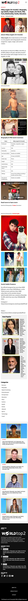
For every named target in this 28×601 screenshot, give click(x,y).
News (3, 399)
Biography (3, 7)
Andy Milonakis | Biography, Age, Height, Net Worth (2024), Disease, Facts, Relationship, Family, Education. (13, 493)
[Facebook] (2, 576)
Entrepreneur (5, 394)
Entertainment (5, 392)
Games (3, 406)
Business (4, 385)
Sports (3, 411)
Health (3, 404)
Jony (3, 16)
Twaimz (14, 205)
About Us (14, 587)
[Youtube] (12, 576)
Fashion (4, 402)
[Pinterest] (10, 576)
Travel (3, 416)
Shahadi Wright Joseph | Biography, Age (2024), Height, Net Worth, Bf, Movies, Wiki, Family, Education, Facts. (13, 518)
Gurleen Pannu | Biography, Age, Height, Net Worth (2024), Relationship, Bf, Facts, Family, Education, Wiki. (14, 552)
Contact (14, 594)
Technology (4, 414)
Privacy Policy (14, 591)
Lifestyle (4, 409)
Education (4, 397)
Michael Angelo (16, 213)
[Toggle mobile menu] (26, 2)
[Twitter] (5, 576)
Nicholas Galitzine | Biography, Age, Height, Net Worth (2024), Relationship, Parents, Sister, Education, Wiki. (12, 468)
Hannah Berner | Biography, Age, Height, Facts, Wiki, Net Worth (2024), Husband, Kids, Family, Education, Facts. (14, 567)
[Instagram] (7, 576)
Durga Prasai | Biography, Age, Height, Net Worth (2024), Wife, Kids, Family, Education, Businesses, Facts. (14, 560)
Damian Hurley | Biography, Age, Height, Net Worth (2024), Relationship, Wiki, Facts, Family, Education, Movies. (23, 345)
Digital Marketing (6, 390)
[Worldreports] (11, 2)
